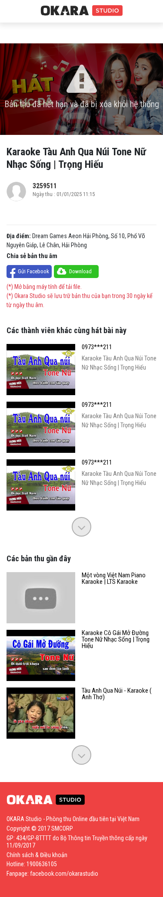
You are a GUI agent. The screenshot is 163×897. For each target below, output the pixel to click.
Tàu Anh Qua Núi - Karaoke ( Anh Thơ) (117, 694)
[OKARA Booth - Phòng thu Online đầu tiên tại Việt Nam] (81, 10)
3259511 (45, 186)
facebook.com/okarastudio (64, 873)
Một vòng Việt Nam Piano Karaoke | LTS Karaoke (114, 578)
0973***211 (97, 347)
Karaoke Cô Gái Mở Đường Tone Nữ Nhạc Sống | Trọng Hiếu (116, 639)
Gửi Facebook (33, 271)
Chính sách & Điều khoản (37, 854)
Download (80, 271)
